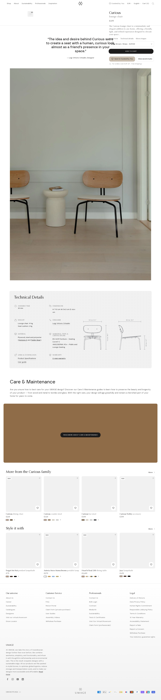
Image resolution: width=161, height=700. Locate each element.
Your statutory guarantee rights (142, 637)
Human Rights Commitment (141, 606)
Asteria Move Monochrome (61, 571)
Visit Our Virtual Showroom (100, 621)
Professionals (40, 4)
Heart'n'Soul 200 (94, 571)
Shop (9, 4)
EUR (128, 3)
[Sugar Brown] (49, 519)
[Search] (153, 3)
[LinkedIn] (22, 679)
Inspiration (52, 4)
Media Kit (92, 610)
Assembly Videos (53, 617)
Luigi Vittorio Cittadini (61, 323)
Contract (92, 606)
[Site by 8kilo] (20, 692)
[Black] (15, 576)
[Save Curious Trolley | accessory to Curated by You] (151, 507)
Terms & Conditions (137, 613)
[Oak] (7, 519)
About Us (9, 598)
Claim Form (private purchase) (58, 610)
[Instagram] (12, 679)
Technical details (127, 38)
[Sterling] (57, 519)
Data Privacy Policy (137, 602)
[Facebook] (7, 679)
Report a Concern (137, 629)
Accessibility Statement (139, 621)
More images (141, 38)
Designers (10, 613)
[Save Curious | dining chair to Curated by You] (37, 507)
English (136, 3)
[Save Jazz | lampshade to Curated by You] (151, 564)
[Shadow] (95, 519)
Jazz (126, 571)
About (16, 4)
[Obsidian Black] (95, 576)
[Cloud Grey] (87, 576)
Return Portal (51, 606)
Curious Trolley (130, 514)
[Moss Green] (91, 576)
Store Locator (11, 621)
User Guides (50, 613)
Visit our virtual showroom (16, 617)
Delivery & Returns (137, 598)
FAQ (47, 602)
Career (8, 602)
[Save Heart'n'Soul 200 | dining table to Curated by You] (113, 564)
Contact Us (50, 598)
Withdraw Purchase (53, 621)
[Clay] (57, 576)
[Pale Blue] (53, 576)
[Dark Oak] (11, 576)
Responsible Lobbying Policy (141, 610)
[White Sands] (53, 519)
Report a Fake (135, 625)
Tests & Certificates (97, 617)
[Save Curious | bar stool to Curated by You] (113, 507)
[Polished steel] (45, 576)
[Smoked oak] (11, 519)
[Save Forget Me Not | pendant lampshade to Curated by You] (37, 564)
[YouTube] (17, 679)
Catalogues (10, 610)
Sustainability (27, 4)
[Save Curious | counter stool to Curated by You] (75, 507)
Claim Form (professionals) (100, 625)
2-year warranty (59, 358)
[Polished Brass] (49, 576)
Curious (14, 514)
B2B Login (93, 602)
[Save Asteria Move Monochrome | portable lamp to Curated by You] (75, 564)
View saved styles (145, 59)
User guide (22, 362)
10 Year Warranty (136, 617)
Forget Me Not (20, 571)
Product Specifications (27, 358)
